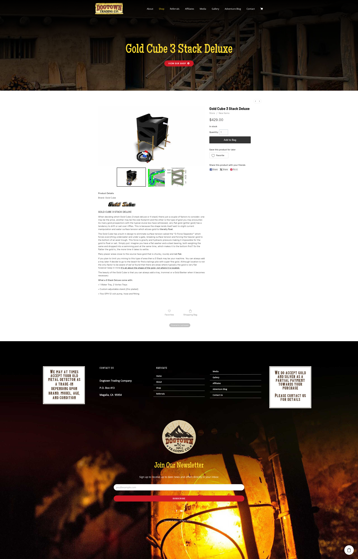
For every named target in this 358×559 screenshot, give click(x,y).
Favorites (169, 314)
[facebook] (176, 511)
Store (212, 113)
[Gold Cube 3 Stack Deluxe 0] (131, 177)
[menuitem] (255, 101)
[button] (219, 155)
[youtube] (181, 511)
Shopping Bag (190, 314)
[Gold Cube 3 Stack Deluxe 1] (156, 177)
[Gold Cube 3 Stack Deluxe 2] (176, 177)
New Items (224, 113)
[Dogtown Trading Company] (109, 4)
